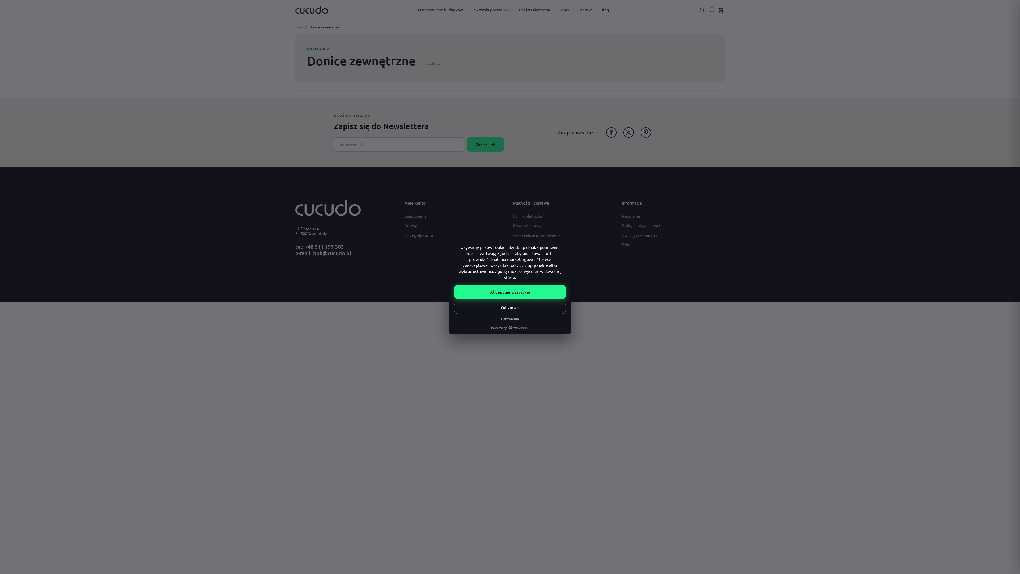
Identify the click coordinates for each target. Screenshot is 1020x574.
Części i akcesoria (534, 9)
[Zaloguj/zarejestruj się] (712, 9)
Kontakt (584, 9)
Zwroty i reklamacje (639, 235)
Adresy (410, 225)
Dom (299, 27)
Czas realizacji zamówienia (537, 235)
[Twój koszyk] (722, 10)
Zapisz (481, 144)
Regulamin (631, 215)
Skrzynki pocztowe (492, 9)
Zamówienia (415, 215)
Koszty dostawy (527, 225)
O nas (564, 9)
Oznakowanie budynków (442, 9)
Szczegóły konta (418, 235)
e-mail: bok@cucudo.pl (323, 253)
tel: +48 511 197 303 (319, 246)
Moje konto (415, 203)
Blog (605, 9)
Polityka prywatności (641, 225)
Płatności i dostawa (531, 203)
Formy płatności (527, 215)
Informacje (632, 203)
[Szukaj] (702, 10)
